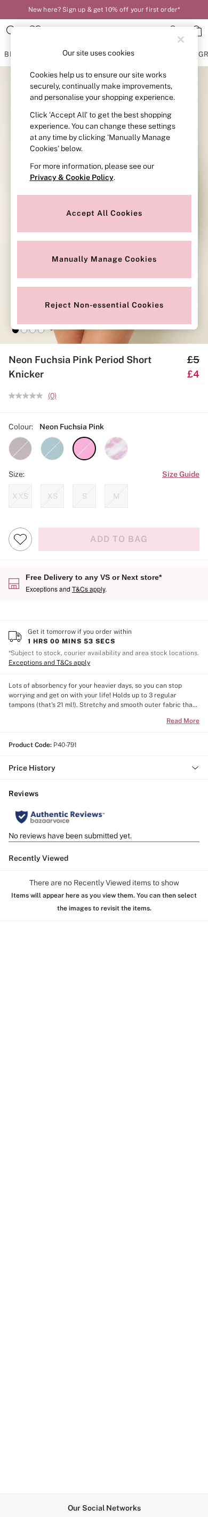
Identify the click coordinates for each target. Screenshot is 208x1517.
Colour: (21, 426)
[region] (104, 178)
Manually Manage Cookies (104, 259)
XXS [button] (20, 496)
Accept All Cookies (104, 213)
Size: (17, 474)
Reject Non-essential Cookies (104, 305)
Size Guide (180, 474)
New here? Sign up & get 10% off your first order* (104, 9)
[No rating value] (28, 395)
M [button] (116, 496)
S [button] (84, 496)
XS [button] (52, 496)
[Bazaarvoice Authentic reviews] (60, 817)
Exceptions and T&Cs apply (49, 662)
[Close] (181, 39)
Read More (182, 721)
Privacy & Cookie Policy (72, 177)
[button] (15, 330)
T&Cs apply (88, 588)
